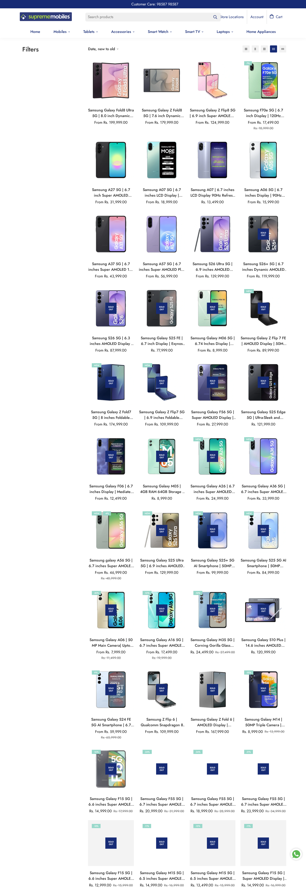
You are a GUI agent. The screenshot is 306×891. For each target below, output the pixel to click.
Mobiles (60, 31)
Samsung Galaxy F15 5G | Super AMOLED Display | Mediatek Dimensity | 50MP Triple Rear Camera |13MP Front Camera (263, 875)
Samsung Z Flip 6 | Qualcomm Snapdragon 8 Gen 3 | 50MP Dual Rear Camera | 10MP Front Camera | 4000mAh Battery (162, 722)
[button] (276, 16)
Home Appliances (261, 31)
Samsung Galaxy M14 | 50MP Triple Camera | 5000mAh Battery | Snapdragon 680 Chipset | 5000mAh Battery (263, 722)
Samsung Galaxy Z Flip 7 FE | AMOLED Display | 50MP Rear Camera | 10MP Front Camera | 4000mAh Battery (263, 341)
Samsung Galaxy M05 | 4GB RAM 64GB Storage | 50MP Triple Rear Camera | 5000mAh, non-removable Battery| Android (161, 489)
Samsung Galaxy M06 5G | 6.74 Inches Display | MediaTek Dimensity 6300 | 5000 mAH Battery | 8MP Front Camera (212, 341)
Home (35, 31)
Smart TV (192, 31)
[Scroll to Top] (298, 868)
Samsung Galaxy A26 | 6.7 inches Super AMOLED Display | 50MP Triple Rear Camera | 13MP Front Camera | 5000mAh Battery (212, 489)
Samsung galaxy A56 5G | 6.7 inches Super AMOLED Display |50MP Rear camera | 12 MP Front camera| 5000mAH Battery (111, 563)
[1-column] (246, 48)
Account (256, 17)
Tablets (89, 31)
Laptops (223, 31)
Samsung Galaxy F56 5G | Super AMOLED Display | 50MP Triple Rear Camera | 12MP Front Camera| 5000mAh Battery (212, 415)
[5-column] (282, 48)
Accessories (121, 31)
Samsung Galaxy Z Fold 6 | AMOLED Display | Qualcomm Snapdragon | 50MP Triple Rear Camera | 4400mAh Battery (212, 722)
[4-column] (273, 48)
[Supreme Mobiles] (46, 17)
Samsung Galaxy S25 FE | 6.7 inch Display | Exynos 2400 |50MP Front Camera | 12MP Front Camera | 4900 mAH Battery (161, 341)
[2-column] (255, 48)
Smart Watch (158, 31)
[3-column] (264, 48)
